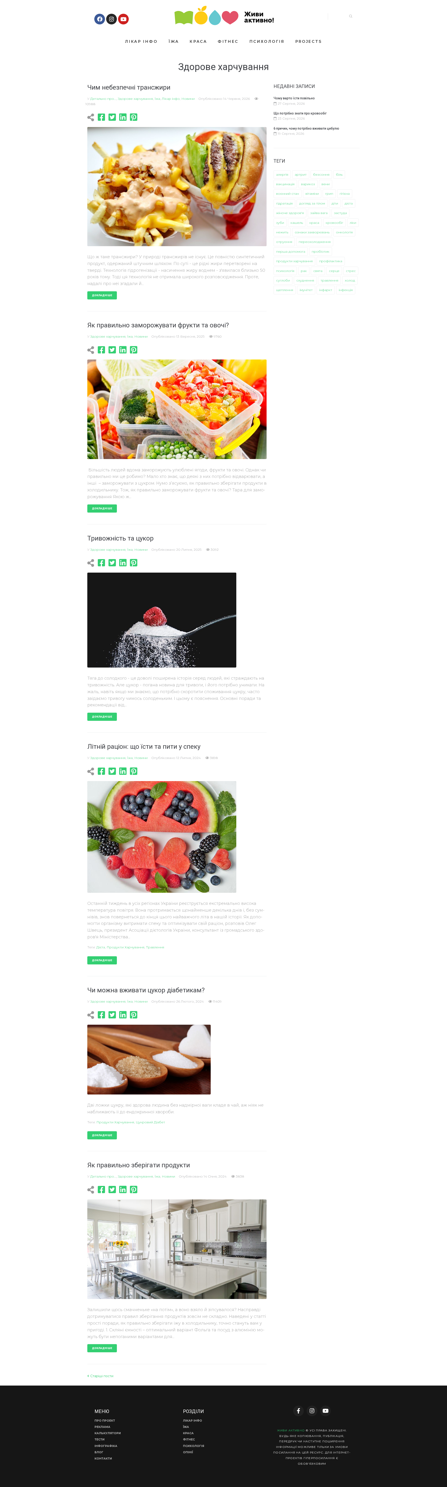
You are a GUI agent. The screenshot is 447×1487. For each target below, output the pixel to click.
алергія (282, 174)
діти (335, 203)
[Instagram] (111, 19)
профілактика (330, 261)
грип (329, 193)
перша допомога (290, 251)
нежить (282, 232)
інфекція (346, 290)
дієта (100, 947)
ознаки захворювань (312, 232)
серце (334, 271)
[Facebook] (99, 19)
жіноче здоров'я (290, 213)
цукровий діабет (150, 1122)
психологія (285, 271)
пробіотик (320, 251)
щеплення (284, 290)
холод (350, 280)
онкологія (344, 232)
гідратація (284, 203)
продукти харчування (125, 947)
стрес (351, 271)
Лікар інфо (171, 99)
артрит (301, 174)
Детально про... (103, 99)
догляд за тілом (312, 203)
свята (317, 271)
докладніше (102, 295)
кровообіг (334, 223)
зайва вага (319, 213)
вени (326, 184)
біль (339, 174)
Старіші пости (100, 1376)
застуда (340, 213)
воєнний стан (287, 193)
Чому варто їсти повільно (294, 98)
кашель (297, 223)
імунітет (306, 290)
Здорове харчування (135, 99)
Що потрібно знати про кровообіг (300, 113)
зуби (280, 223)
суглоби (283, 280)
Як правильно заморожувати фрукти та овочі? (158, 325)
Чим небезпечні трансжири (128, 87)
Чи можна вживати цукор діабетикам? (146, 990)
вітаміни (312, 193)
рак (304, 271)
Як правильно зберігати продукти (138, 1165)
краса (314, 223)
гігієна (345, 193)
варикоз (308, 184)
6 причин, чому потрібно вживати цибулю (306, 128)
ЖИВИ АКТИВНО (291, 1430)
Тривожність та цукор (120, 538)
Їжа (157, 99)
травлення (155, 947)
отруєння (284, 242)
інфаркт (325, 290)
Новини (188, 99)
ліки (353, 223)
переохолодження (315, 242)
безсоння (321, 174)
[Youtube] (123, 19)
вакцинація (285, 184)
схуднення (305, 280)
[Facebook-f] (298, 1411)
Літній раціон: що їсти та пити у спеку (143, 746)
